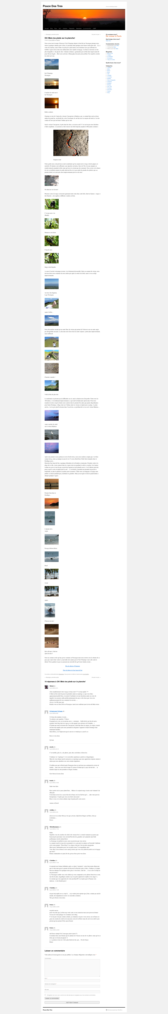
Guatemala (109, 81)
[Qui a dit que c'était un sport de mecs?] (52, 647)
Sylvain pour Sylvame (56, 711)
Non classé (109, 89)
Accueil (47, 28)
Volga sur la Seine (111, 59)
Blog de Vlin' (110, 53)
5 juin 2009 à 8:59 (54, 713)
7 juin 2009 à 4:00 (54, 812)
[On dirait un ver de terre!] (52, 185)
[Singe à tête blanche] (52, 263)
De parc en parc (96, 34)
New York (109, 86)
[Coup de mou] (52, 245)
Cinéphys (109, 55)
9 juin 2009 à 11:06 (54, 862)
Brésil (108, 72)
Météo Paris (108, 40)
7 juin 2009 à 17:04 (54, 829)
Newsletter (79, 28)
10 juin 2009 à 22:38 (54, 906)
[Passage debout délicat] (52, 544)
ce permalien (86, 674)
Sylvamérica (109, 58)
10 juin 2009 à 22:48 (54, 930)
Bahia (117, 45)
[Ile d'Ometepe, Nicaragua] (52, 69)
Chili (108, 73)
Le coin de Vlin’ (87, 28)
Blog (51, 28)
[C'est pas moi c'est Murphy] (52, 209)
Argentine (109, 67)
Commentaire (48, 958)
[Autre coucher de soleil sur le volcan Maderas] (52, 420)
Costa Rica (109, 77)
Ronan (58, 40)
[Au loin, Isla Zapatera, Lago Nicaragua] (52, 288)
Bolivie (108, 70)
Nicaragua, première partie (52, 34)
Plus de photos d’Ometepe (72, 666)
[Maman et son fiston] (52, 228)
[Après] (52, 596)
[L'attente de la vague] (50, 525)
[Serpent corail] (70, 155)
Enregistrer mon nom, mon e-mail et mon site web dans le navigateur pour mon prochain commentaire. (71, 995)
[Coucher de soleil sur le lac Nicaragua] (52, 88)
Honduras (109, 83)
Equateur (109, 78)
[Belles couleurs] (52, 108)
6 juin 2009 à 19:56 (54, 782)
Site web (47, 989)
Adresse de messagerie (51, 984)
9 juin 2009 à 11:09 (54, 890)
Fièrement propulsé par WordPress (115, 1010)
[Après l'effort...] (52, 308)
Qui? (60, 28)
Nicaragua (61, 674)
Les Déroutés (110, 56)
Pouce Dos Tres (53, 6)
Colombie (109, 75)
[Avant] (52, 579)
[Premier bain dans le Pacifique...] (52, 489)
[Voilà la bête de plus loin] (52, 390)
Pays (55, 28)
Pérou (108, 92)
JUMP (94, 28)
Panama (109, 91)
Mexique (109, 84)
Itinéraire (65, 28)
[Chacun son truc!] (50, 617)
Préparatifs (71, 28)
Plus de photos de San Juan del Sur (72, 670)
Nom (46, 978)
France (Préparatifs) (111, 80)
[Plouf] (52, 561)
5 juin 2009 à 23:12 (54, 749)
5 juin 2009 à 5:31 (54, 688)
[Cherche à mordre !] (52, 373)
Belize (108, 69)
